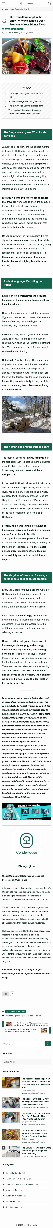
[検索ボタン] (49, 3)
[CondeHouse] (26, 3)
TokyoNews (13, 1201)
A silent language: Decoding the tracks (26, 101)
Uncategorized (14, 1207)
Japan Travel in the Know (14, 29)
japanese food (27, 1015)
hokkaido (9, 1015)
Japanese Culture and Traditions (22, 1184)
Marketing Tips (14, 1190)
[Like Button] (5, 994)
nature (38, 1015)
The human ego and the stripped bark (25, 105)
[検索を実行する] (48, 1043)
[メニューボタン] (3, 3)
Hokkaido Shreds (15, 1173)
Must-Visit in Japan (16, 1195)
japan (17, 1015)
